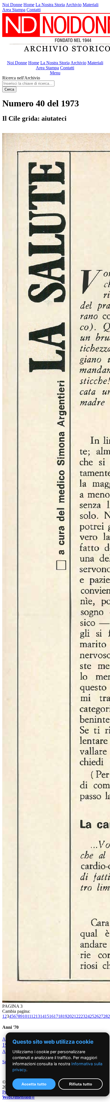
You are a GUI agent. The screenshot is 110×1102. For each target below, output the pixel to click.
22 (78, 1016)
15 (47, 1016)
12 (33, 1016)
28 (105, 1016)
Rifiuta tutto (80, 1084)
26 (96, 1016)
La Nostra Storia (50, 4)
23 (83, 1016)
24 (87, 1016)
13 (38, 1016)
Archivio (74, 4)
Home (28, 4)
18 (60, 1016)
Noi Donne (12, 4)
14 (42, 1016)
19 (65, 1016)
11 (29, 1016)
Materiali (90, 4)
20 (69, 1016)
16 (51, 1016)
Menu (55, 72)
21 (74, 1016)
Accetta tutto (34, 1084)
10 (25, 1016)
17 (56, 1016)
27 (101, 1016)
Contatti (34, 9)
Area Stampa (13, 9)
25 (92, 1016)
